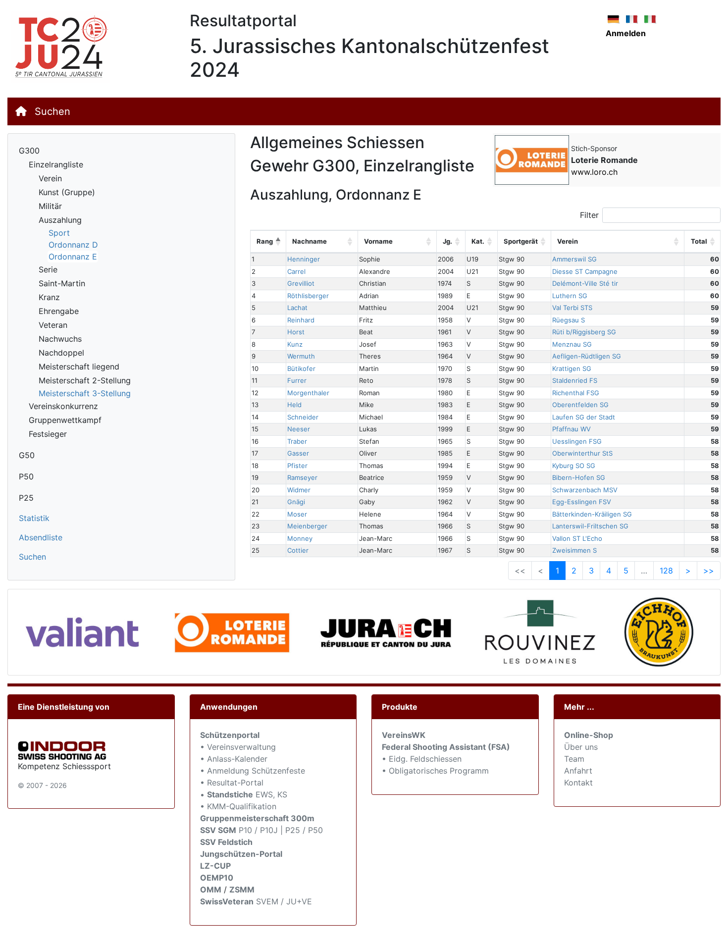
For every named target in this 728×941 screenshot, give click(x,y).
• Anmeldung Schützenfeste (252, 771)
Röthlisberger (308, 296)
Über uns (581, 747)
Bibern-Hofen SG (578, 477)
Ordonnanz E (73, 256)
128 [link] (666, 570)
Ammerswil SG (574, 259)
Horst (296, 332)
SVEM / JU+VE (284, 901)
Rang (265, 241)
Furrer (297, 380)
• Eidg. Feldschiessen (422, 759)
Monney (299, 538)
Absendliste (40, 537)
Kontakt (578, 782)
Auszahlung (60, 220)
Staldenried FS (574, 380)
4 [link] (608, 570)
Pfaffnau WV (571, 429)
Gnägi (296, 502)
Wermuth (301, 356)
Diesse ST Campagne (585, 271)
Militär (50, 206)
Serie (48, 269)
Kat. (477, 241)
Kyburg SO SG (573, 466)
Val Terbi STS (572, 308)
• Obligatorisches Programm (435, 771)
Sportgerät (521, 241)
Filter (589, 215)
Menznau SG (572, 344)
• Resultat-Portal (231, 782)
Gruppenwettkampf (65, 420)
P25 (26, 498)
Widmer (299, 490)
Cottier (298, 550)
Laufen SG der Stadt (583, 417)
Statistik (34, 518)
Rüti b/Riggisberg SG (584, 332)
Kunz (295, 344)
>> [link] (708, 570)
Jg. (447, 241)
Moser (297, 514)
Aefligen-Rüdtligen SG (586, 356)
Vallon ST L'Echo (577, 538)
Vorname (378, 241)
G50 (27, 455)
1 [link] (557, 570)
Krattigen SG (571, 368)
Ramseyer (302, 477)
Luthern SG (569, 296)
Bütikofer (301, 368)
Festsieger (48, 434)
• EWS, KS (243, 794)
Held (294, 405)
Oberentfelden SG (580, 405)
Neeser (298, 429)
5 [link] (626, 570)
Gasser (298, 453)
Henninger (303, 259)
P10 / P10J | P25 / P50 (261, 830)
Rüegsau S (568, 320)
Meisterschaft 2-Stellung (85, 380)
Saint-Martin (62, 283)
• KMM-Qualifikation (238, 806)
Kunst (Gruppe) (67, 192)
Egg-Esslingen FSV (581, 502)
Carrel (296, 271)
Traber (297, 441)
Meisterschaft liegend (79, 366)
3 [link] (591, 570)
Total (699, 241)
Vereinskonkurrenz (63, 406)
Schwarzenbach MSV (585, 490)
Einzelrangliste (56, 164)
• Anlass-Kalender (233, 759)
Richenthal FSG (575, 393)
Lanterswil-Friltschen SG (590, 526)
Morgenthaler (308, 393)
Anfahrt (578, 771)
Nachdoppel (61, 353)
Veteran (53, 325)
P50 (26, 476)
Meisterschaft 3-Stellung (85, 393)
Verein (50, 178)
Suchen (52, 111)
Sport (59, 233)
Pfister (297, 466)
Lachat (297, 308)
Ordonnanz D (73, 245)
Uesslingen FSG (577, 441)
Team (574, 759)
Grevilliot (300, 283)
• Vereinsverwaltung (238, 747)
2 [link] (574, 570)
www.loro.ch (594, 172)
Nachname (309, 241)
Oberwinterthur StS (582, 453)
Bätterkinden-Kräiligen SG (592, 514)
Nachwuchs (60, 339)
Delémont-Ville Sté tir (585, 283)
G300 (29, 151)
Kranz (49, 297)
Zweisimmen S (574, 550)
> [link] (688, 570)
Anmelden (626, 33)
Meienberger (307, 526)
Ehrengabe (59, 311)
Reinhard (300, 320)
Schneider (302, 417)
